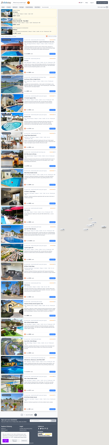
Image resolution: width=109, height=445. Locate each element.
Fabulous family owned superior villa (33, 303)
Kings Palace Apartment (30, 135)
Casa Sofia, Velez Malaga (30, 341)
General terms (23, 430)
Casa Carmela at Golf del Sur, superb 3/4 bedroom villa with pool (39, 42)
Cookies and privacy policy (26, 428)
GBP (81, 2)
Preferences (24, 440)
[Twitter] (41, 428)
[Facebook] (38, 428)
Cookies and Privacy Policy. (20, 437)
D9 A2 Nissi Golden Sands (30, 397)
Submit (53, 420)
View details (52, 53)
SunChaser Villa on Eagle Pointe (32, 79)
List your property (102, 2)
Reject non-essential (14, 440)
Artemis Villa (27, 116)
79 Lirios (26, 60)
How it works (4, 430)
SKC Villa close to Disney (30, 154)
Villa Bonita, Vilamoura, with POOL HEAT (34, 359)
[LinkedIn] (43, 428)
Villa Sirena (27, 285)
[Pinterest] (45, 428)
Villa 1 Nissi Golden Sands (30, 378)
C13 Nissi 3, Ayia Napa (29, 191)
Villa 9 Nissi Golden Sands (30, 172)
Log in (92, 2)
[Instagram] (47, 428)
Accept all (5, 440)
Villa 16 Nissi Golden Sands (31, 322)
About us (3, 428)
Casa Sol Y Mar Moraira (30, 229)
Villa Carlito (27, 210)
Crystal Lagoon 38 (28, 247)
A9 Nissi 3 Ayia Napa (29, 266)
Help (86, 2)
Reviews (3, 431)
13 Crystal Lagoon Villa (30, 98)
